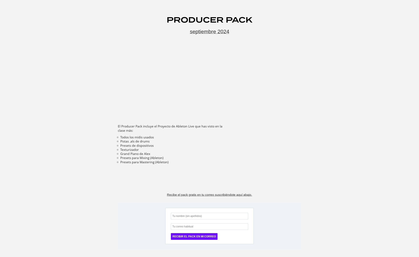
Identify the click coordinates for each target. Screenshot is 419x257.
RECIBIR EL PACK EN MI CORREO (194, 236)
